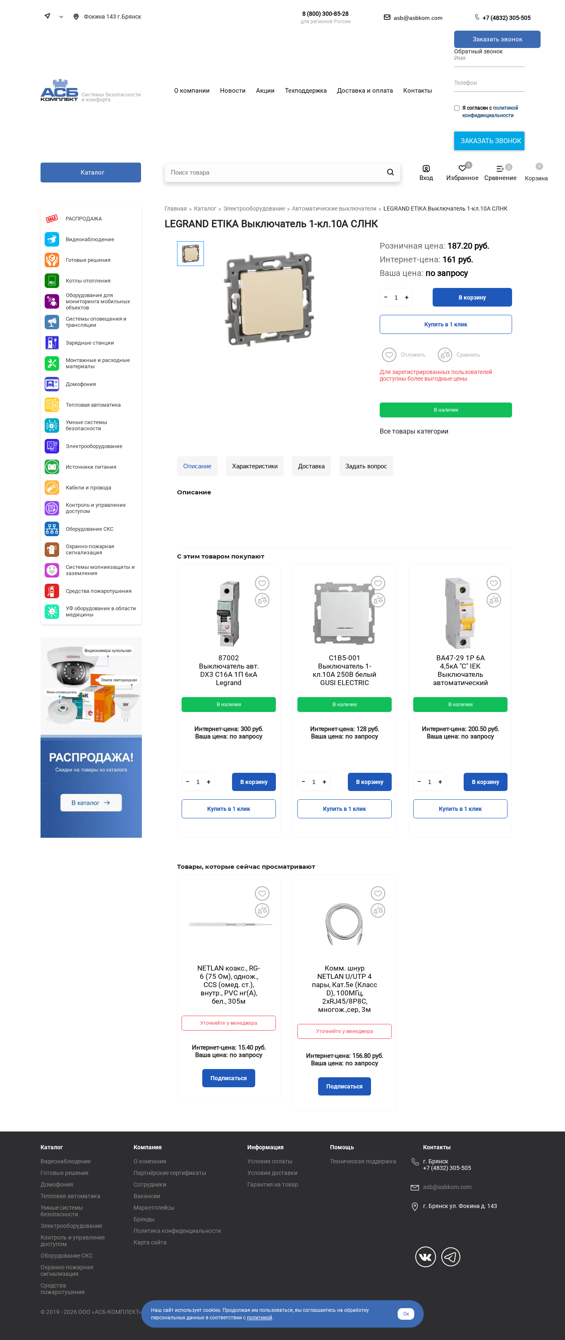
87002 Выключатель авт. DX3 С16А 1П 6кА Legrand (229, 670)
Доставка (311, 466)
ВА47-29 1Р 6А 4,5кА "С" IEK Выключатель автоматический (460, 670)
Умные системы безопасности (62, 1211)
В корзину (472, 297)
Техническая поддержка (363, 1161)
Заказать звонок (497, 39)
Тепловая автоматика (71, 1196)
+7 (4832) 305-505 (507, 17)
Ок (406, 1314)
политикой (259, 1318)
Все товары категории (414, 431)
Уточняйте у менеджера (228, 1023)
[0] (532, 170)
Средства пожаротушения (63, 1288)
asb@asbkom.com (447, 1187)
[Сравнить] (262, 600)
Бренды (144, 1219)
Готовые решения (65, 1173)
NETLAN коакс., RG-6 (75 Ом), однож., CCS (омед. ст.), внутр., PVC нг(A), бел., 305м (228, 984)
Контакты (437, 1147)
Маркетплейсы (154, 1207)
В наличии (446, 410)
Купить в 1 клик (445, 324)
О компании (150, 1161)
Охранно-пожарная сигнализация (67, 1270)
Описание (197, 466)
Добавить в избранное (262, 583)
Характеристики (255, 466)
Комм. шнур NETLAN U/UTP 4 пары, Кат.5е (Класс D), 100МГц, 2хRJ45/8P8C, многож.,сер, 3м (344, 989)
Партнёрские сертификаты (170, 1173)
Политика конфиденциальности (177, 1230)
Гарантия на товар (272, 1184)
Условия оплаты (269, 1161)
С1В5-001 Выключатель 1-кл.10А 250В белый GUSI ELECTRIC (344, 670)
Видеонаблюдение (66, 1161)
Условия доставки (272, 1173)
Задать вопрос (366, 466)
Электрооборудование (71, 1226)
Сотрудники (150, 1184)
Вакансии (147, 1196)
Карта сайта (150, 1242)
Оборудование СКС (67, 1255)
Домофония (57, 1184)
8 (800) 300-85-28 (325, 13)
